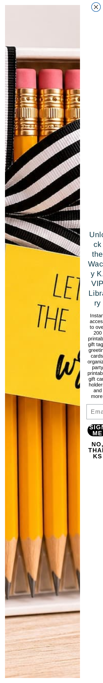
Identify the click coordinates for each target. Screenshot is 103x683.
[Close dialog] (96, 7)
